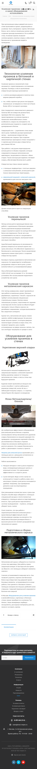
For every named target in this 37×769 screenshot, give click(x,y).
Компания (18, 669)
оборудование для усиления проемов (22, 595)
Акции (18, 688)
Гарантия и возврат (18, 709)
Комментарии (9, 627)
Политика (18, 677)
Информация (18, 684)
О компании (18, 672)
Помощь (18, 700)
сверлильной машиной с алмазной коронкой (19, 177)
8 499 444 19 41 (19, 720)
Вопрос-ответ (18, 711)
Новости (18, 690)
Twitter (18, 762)
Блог (18, 696)
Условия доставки (18, 706)
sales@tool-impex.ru (20, 725)
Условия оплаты (18, 703)
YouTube (23, 762)
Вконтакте (14, 762)
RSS (33, 9)
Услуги (18, 680)
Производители (18, 693)
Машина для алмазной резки (11, 453)
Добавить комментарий (18, 635)
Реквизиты (18, 675)
